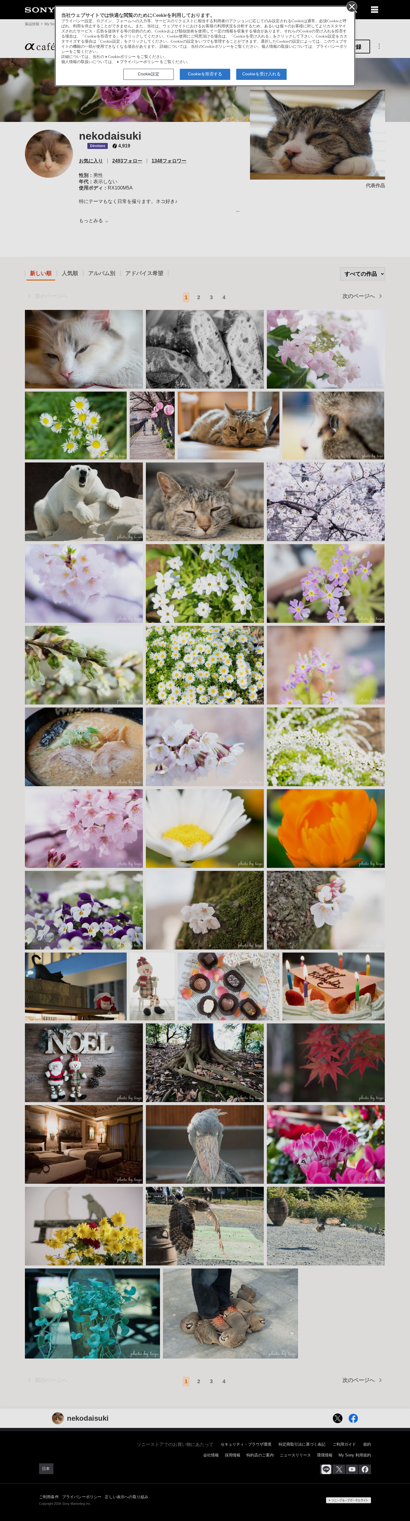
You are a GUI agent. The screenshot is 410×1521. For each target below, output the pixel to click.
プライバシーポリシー (139, 62)
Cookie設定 (148, 73)
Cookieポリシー (122, 57)
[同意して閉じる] (351, 6)
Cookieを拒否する (205, 73)
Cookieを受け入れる (261, 73)
